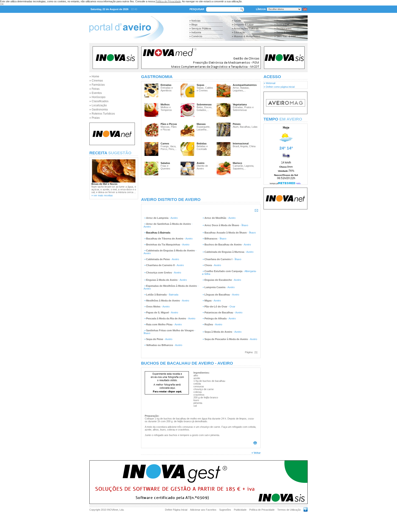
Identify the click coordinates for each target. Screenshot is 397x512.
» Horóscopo (97, 97)
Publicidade (240, 509)
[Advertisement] (201, 187)
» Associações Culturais (245, 28)
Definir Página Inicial (176, 509)
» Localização (98, 105)
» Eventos (95, 93)
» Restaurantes (283, 28)
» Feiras (94, 88)
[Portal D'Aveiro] (126, 41)
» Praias (94, 117)
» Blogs (193, 24)
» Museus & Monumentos (246, 36)
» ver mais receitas (102, 195)
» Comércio (195, 36)
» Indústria (195, 32)
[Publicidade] (285, 113)
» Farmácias (97, 84)
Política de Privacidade (168, 1)
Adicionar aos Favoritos (203, 509)
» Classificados (98, 101)
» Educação (238, 32)
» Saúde (236, 20)
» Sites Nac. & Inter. (285, 36)
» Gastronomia (98, 109)
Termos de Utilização (289, 509)
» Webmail (269, 83)
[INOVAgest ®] (198, 503)
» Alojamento (281, 20)
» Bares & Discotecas (286, 32)
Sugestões (225, 509)
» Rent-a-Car (281, 24)
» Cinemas (96, 80)
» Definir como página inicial (279, 86)
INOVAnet (112, 509)
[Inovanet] (112, 144)
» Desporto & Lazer (243, 24)
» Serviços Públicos (200, 28)
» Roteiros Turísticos (102, 113)
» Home (94, 76)
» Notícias (195, 20)
